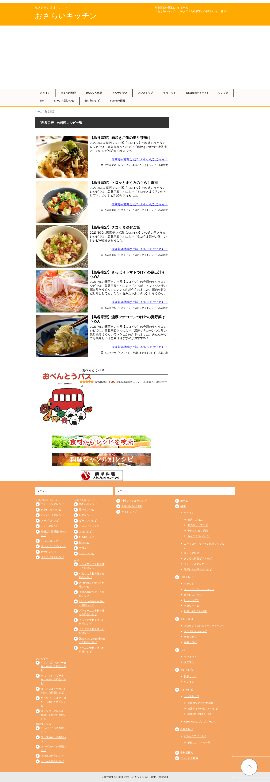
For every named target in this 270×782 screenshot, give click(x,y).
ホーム (38, 111)
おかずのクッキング (195, 631)
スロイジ (125, 165)
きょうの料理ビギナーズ (198, 558)
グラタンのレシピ (51, 509)
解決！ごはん (195, 519)
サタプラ (189, 662)
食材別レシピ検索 (132, 506)
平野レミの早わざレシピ (198, 569)
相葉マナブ (190, 636)
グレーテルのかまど (195, 564)
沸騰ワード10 (192, 605)
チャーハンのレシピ (52, 504)
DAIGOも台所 (94, 92)
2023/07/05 (110, 308)
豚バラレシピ (86, 509)
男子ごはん (190, 676)
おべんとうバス (93, 370)
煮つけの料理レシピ (52, 755)
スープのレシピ (50, 520)
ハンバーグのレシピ (52, 515)
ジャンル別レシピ (64, 100)
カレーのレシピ (50, 526)
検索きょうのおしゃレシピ (203, 708)
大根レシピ (85, 548)
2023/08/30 (110, 165)
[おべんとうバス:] (66, 399)
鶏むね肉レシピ (88, 504)
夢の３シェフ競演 (198, 530)
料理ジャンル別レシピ (134, 500)
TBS (182, 649)
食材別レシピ (92, 100)
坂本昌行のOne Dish (199, 714)
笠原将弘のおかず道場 (200, 703)
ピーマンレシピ (88, 520)
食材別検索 (186, 752)
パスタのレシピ (50, 540)
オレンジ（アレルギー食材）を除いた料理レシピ (53, 715)
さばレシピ (85, 531)
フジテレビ (186, 689)
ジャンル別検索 (189, 758)
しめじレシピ (86, 553)
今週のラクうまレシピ (144, 165)
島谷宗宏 (163, 165)
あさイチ (45, 92)
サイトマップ (129, 511)
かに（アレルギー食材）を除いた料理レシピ (53, 679)
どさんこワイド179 (195, 736)
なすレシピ (85, 515)
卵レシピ (84, 542)
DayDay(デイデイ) (197, 92)
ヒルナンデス (119, 92)
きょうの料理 (68, 92)
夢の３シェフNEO (198, 525)
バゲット (189, 583)
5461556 (100, 381)
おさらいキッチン (66, 15)
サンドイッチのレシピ (53, 546)
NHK (183, 506)
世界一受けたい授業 (195, 611)
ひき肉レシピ (86, 537)
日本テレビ (186, 577)
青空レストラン (193, 594)
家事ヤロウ (190, 642)
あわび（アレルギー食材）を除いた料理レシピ (53, 702)
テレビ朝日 (186, 618)
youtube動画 (117, 100)
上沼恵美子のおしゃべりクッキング (204, 625)
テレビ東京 (186, 669)
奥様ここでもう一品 (199, 742)
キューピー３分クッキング (199, 589)
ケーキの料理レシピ (52, 761)
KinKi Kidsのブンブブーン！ (200, 721)
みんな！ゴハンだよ (199, 536)
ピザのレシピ (48, 551)
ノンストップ (145, 92)
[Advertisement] (135, 57)
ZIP (42, 100)
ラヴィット (169, 92)
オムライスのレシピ (52, 557)
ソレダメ (223, 92)
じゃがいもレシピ (89, 526)
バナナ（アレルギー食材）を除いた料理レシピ (53, 666)
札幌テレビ (186, 729)
